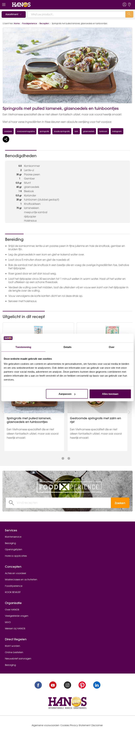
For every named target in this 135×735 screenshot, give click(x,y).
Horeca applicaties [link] (16, 555)
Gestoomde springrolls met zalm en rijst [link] (95, 420)
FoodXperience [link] (13, 586)
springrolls (44, 131)
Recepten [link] (44, 23)
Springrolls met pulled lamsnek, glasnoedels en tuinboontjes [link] (29, 420)
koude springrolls (62, 131)
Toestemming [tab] (23, 346)
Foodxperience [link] (29, 23)
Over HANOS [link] (12, 609)
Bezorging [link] (10, 543)
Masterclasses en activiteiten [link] (21, 579)
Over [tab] (111, 346)
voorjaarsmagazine (26, 131)
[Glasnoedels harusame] (38, 333)
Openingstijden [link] (13, 549)
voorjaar (8, 131)
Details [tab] (68, 346)
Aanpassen (65, 393)
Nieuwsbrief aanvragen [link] (18, 658)
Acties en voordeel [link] (15, 573)
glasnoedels (88, 131)
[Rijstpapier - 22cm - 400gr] (112, 333)
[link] (21, 4)
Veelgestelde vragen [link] (16, 615)
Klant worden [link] (12, 646)
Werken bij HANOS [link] (15, 628)
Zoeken (120, 503)
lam (76, 131)
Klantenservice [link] (13, 536)
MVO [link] (8, 622)
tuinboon (103, 131)
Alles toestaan (110, 393)
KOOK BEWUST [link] (13, 592)
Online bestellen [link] (14, 652)
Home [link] (17, 23)
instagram (117, 131)
